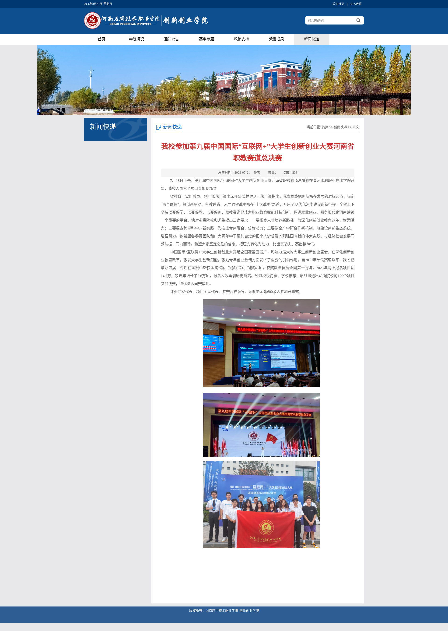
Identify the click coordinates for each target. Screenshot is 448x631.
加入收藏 (356, 4)
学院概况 (136, 39)
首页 (101, 39)
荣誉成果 (276, 39)
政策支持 (241, 39)
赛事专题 (206, 39)
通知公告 (171, 39)
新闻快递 (311, 39)
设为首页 (338, 4)
